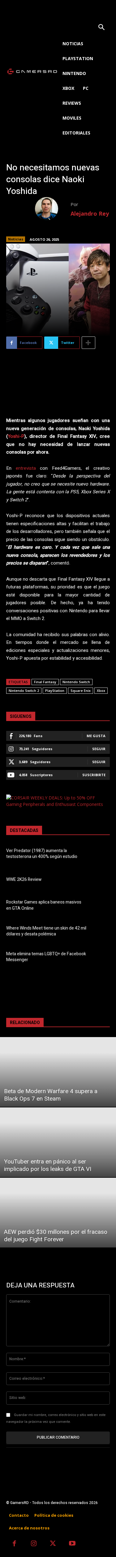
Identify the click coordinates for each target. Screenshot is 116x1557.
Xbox (101, 690)
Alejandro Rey (90, 213)
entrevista (26, 468)
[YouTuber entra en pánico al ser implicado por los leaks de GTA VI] (58, 1142)
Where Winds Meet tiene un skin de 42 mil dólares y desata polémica (46, 931)
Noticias (15, 239)
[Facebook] (14, 1544)
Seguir (98, 748)
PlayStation (54, 690)
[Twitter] (53, 1544)
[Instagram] (34, 1544)
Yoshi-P (16, 436)
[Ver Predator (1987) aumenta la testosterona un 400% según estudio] (100, 854)
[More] (88, 342)
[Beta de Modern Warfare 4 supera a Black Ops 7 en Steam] (58, 1072)
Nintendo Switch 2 (24, 690)
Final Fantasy (45, 682)
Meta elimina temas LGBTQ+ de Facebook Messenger (46, 957)
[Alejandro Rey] (53, 208)
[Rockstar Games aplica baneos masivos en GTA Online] (100, 906)
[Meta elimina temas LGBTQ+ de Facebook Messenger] (100, 958)
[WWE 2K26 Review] (100, 880)
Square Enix (81, 690)
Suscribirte (93, 774)
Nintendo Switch (76, 682)
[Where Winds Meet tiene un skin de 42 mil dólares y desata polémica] (100, 932)
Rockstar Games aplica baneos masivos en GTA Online (43, 905)
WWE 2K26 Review (23, 879)
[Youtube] (72, 1544)
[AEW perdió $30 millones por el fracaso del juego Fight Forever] (58, 1212)
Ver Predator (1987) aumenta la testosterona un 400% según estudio (41, 853)
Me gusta (96, 735)
